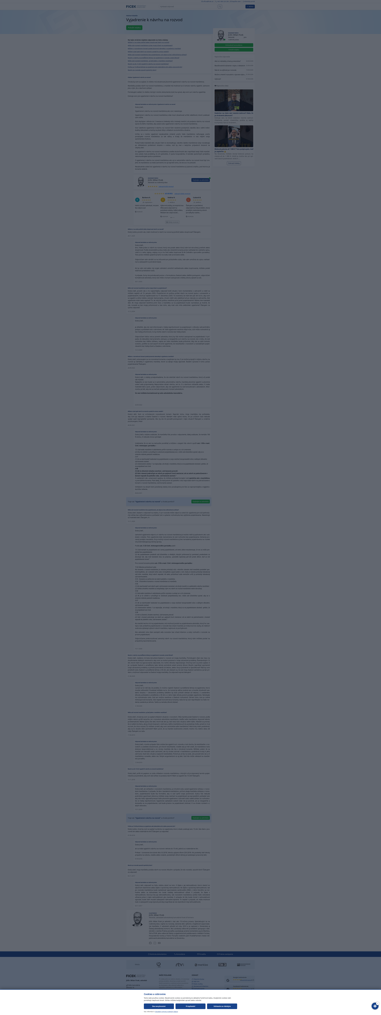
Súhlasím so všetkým (222, 1006)
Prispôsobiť (190, 1006)
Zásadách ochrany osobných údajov (166, 1012)
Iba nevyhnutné (158, 1006)
